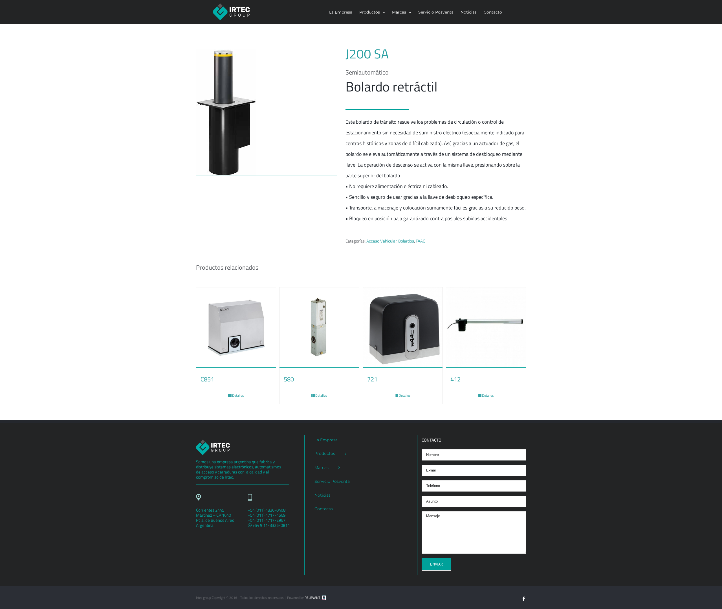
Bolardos (406, 241)
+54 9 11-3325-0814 (271, 525)
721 (372, 379)
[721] (403, 327)
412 (455, 379)
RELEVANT (313, 597)
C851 (207, 379)
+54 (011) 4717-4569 (266, 515)
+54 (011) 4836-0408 (266, 510)
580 (289, 379)
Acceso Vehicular (381, 241)
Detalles (238, 395)
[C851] (236, 327)
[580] (319, 327)
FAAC (420, 241)
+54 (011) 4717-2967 (266, 520)
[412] (486, 327)
